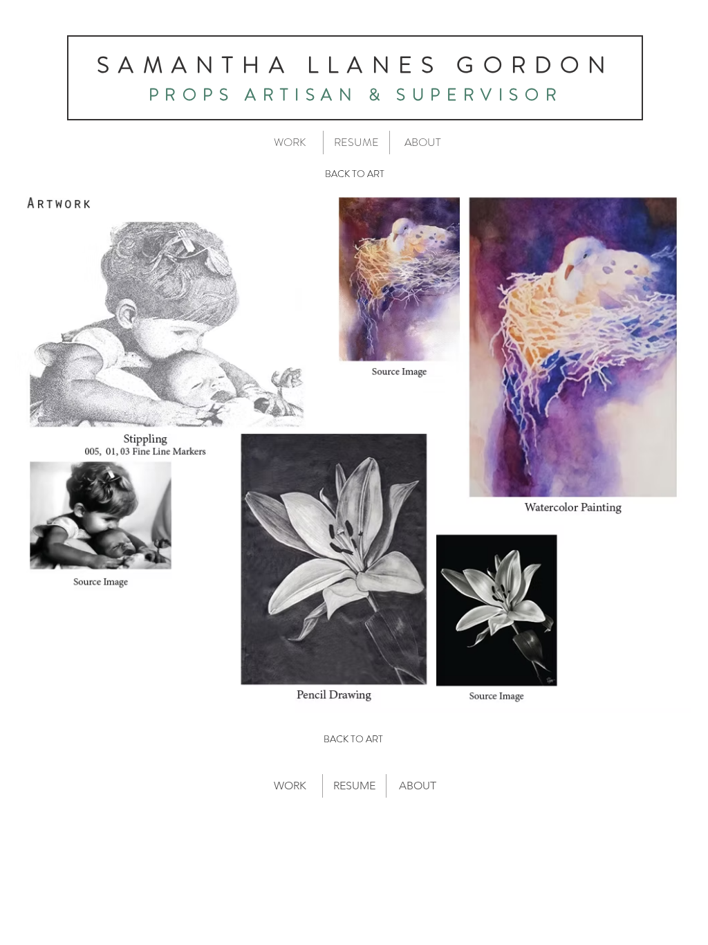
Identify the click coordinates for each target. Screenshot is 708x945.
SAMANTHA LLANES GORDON (355, 65)
